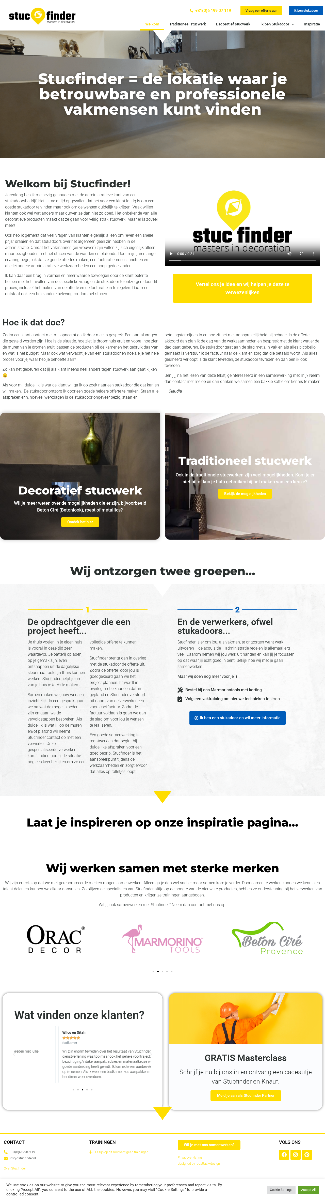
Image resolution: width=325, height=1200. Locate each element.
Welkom (152, 24)
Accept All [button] (308, 1190)
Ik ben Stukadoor (275, 24)
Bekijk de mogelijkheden (245, 493)
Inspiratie (312, 24)
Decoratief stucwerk (233, 24)
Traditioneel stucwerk (187, 24)
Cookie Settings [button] (281, 1190)
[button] (261, 10)
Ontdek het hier (80, 522)
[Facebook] (284, 1155)
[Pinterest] (307, 1155)
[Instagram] (295, 1155)
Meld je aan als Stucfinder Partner (245, 1095)
